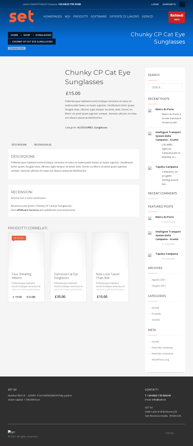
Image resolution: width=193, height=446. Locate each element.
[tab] (19, 144)
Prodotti (156, 313)
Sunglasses (100, 127)
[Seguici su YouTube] (182, 433)
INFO (176, 17)
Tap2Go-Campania (166, 166)
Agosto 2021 (158, 279)
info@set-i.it (159, 399)
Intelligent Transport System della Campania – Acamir (168, 135)
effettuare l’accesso (28, 210)
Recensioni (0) (42, 144)
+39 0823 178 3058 (69, 4)
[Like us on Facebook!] (176, 433)
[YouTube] (16, 4)
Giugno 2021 (159, 285)
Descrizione (19, 144)
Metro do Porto (164, 109)
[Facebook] (11, 4)
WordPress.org (160, 359)
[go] (177, 88)
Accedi (155, 341)
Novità (155, 307)
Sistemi (156, 319)
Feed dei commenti (162, 353)
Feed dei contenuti (162, 347)
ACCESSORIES (85, 127)
